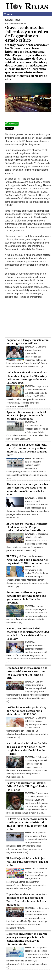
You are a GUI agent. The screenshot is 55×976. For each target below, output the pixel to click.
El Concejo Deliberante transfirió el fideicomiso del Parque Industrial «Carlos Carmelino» (27, 527)
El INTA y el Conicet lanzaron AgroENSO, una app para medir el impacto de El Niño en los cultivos (27, 560)
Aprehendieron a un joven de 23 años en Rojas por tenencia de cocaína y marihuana (26, 415)
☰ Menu (8, 14)
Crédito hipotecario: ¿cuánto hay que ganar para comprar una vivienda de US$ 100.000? (26, 711)
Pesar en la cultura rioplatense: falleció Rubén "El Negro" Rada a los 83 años (26, 786)
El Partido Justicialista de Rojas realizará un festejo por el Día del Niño (27, 862)
